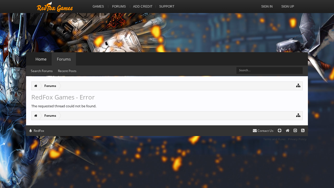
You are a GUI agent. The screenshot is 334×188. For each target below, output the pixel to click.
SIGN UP (287, 6)
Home (40, 59)
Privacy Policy (297, 139)
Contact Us (265, 130)
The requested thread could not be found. (63, 106)
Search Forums (42, 71)
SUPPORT (166, 6)
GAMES (98, 6)
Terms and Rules (274, 139)
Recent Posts (67, 71)
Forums (64, 59)
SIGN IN (267, 6)
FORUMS (119, 6)
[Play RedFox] (55, 6)
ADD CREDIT (142, 6)
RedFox (38, 130)
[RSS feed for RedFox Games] (303, 130)
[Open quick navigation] (298, 85)
